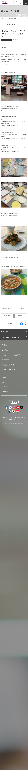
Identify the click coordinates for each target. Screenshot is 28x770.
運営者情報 (12, 416)
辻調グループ (3, 18)
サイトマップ (6, 416)
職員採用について (12, 419)
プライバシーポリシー (20, 416)
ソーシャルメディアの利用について (18, 417)
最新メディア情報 (12, 18)
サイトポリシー (6, 417)
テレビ (20, 18)
